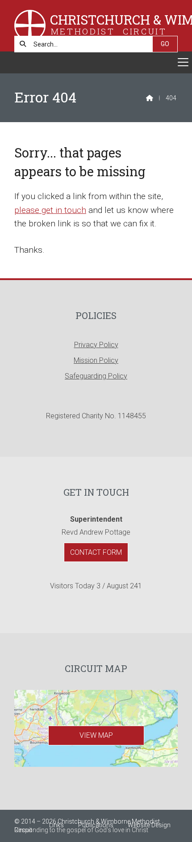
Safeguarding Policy (96, 376)
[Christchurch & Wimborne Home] (30, 25)
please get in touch (50, 210)
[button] (96, 62)
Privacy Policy (96, 344)
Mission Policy (96, 360)
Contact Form (96, 552)
